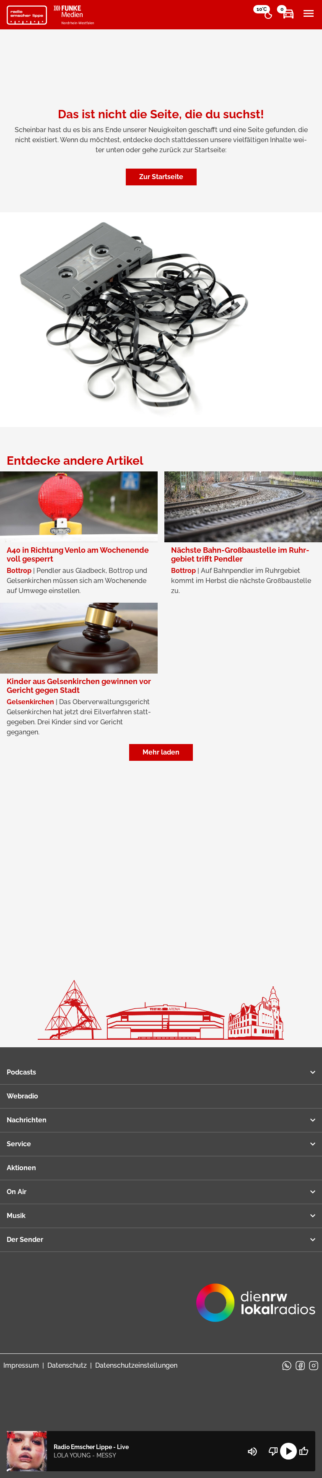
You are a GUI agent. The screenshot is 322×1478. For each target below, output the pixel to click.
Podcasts (21, 1072)
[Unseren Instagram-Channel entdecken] (314, 1366)
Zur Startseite (161, 177)
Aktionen (21, 1168)
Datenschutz (67, 1365)
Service (19, 1144)
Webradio (22, 1096)
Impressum (21, 1365)
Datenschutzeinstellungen (136, 1365)
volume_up (252, 1451)
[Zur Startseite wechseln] (27, 15)
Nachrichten (27, 1120)
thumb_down (273, 1451)
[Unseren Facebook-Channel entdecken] (300, 1366)
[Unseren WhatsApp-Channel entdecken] (287, 1366)
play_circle (288, 1451)
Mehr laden (161, 752)
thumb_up (304, 1451)
